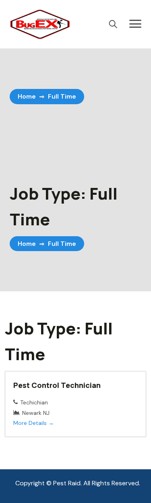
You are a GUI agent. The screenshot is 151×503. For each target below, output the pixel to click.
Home (27, 96)
